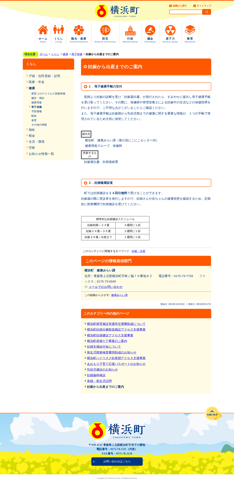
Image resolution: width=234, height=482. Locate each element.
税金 (32, 135)
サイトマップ (204, 5)
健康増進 (36, 102)
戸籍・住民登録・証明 (44, 76)
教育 (190, 40)
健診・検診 (38, 98)
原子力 (170, 40)
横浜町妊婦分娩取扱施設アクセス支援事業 (116, 329)
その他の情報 (39, 124)
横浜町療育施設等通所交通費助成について (116, 324)
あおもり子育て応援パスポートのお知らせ (116, 364)
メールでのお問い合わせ (106, 287)
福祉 (32, 129)
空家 (32, 147)
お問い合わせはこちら (117, 461)
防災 (105, 40)
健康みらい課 (119, 295)
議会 (150, 40)
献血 (34, 115)
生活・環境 (37, 141)
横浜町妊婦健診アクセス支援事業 (110, 335)
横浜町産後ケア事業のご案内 (107, 341)
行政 (130, 40)
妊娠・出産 (138, 251)
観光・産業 (79, 40)
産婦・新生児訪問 (99, 381)
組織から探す (180, 5)
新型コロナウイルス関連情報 (48, 93)
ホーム (43, 40)
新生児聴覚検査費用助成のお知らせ (111, 352)
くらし (58, 40)
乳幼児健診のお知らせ (102, 369)
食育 (34, 120)
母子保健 (76, 54)
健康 (65, 54)
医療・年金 (37, 82)
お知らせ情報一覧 (41, 154)
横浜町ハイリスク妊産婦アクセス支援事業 (116, 358)
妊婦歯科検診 (96, 375)
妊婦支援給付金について (104, 346)
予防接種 (36, 111)
